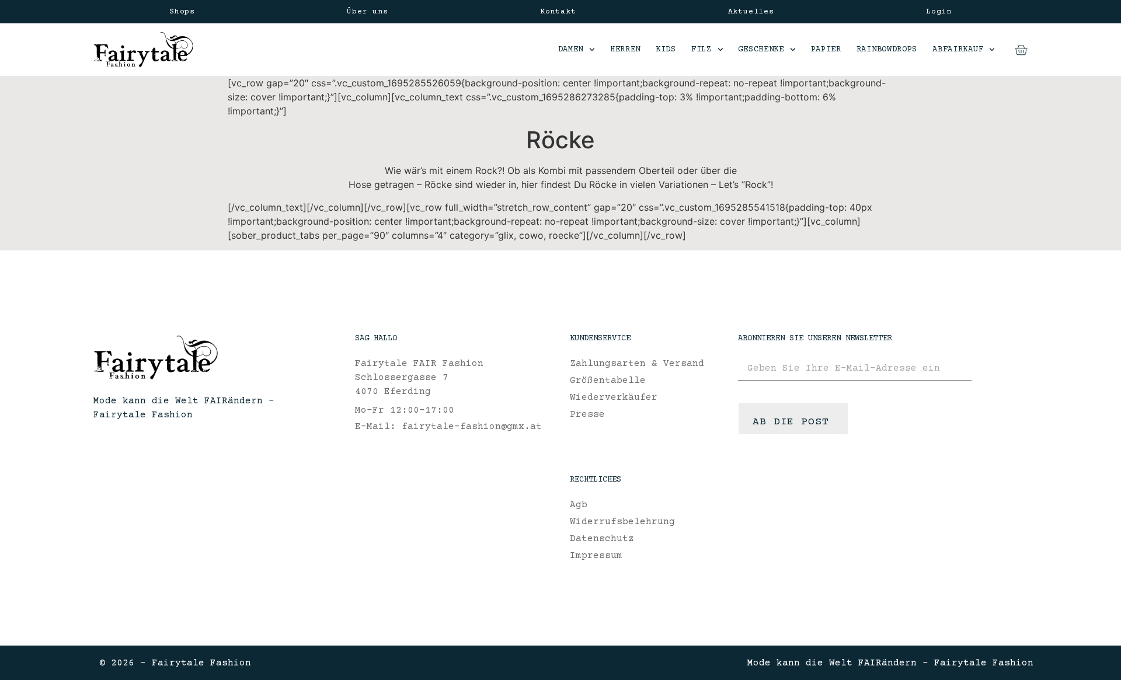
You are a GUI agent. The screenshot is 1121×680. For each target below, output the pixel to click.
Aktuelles (751, 12)
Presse (587, 414)
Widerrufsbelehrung (622, 522)
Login (939, 12)
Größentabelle (608, 380)
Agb (578, 505)
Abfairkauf (957, 49)
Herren (625, 49)
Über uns (367, 12)
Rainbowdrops (887, 49)
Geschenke (761, 49)
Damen (571, 49)
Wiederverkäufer (613, 397)
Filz (701, 49)
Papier (826, 49)
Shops (182, 12)
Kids (666, 49)
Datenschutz (602, 538)
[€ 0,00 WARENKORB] (1021, 50)
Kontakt (558, 12)
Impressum (596, 555)
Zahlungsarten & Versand (637, 363)
